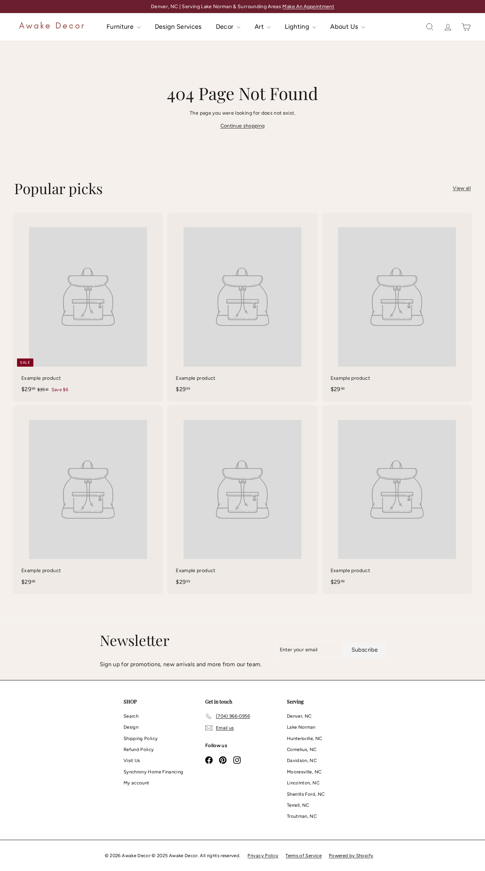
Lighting (298, 27)
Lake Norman (301, 727)
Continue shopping (242, 126)
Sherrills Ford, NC (306, 794)
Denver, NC (299, 716)
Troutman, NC (302, 816)
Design (131, 727)
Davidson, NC (302, 760)
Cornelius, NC (302, 749)
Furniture (121, 27)
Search (131, 716)
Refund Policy (139, 749)
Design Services (178, 27)
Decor (225, 27)
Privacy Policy (262, 855)
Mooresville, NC (304, 771)
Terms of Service (303, 855)
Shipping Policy (141, 738)
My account (136, 782)
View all (462, 188)
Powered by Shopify (351, 855)
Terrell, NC (298, 805)
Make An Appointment (308, 7)
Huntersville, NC (304, 738)
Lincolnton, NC (303, 782)
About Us (344, 27)
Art (260, 27)
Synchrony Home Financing (153, 771)
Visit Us (132, 760)
